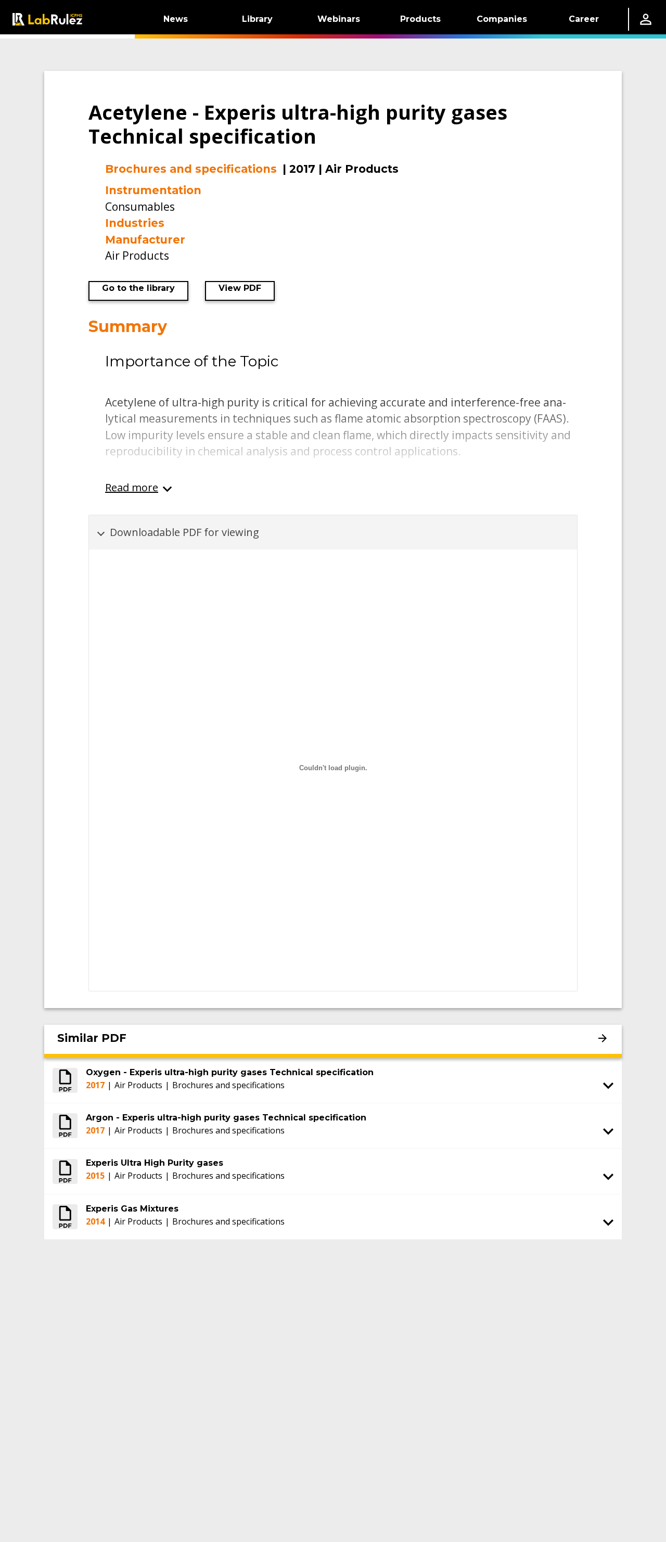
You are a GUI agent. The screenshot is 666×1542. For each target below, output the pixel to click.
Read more (131, 487)
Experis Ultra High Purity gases (154, 1163)
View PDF (240, 288)
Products (420, 19)
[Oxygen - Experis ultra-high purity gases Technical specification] (65, 1080)
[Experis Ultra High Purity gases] (65, 1171)
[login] (645, 19)
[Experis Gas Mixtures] (65, 1217)
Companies (502, 19)
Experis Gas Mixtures (132, 1209)
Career (584, 19)
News (175, 19)
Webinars (338, 19)
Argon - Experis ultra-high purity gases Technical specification (226, 1118)
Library (257, 19)
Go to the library (138, 288)
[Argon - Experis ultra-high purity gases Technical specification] (65, 1126)
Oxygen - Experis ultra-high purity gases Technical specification (230, 1072)
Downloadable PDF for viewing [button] (184, 532)
